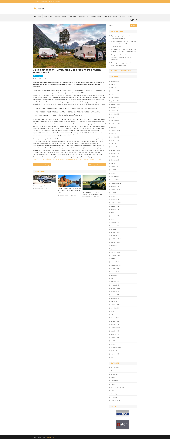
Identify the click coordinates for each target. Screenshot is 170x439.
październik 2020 (116, 239)
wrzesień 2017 (115, 331)
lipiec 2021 (114, 212)
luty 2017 (113, 344)
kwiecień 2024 (115, 137)
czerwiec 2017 (115, 337)
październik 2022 (116, 183)
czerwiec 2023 (115, 166)
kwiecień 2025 (115, 114)
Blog (39, 16)
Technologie (57, 1)
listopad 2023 (115, 153)
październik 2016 (116, 347)
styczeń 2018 (115, 318)
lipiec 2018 (114, 301)
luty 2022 (113, 196)
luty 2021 (113, 229)
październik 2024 (116, 124)
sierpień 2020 (115, 245)
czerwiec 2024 (115, 130)
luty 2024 (114, 143)
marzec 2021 (115, 226)
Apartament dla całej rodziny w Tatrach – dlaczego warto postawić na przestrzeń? (123, 51)
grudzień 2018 (115, 288)
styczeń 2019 (115, 285)
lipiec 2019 (114, 275)
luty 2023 (113, 173)
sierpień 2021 (115, 209)
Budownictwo (83, 16)
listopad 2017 (115, 324)
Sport (64, 16)
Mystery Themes (50, 437)
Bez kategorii (38, 75)
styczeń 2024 (115, 147)
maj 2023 (113, 170)
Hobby (130, 16)
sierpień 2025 (115, 107)
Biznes (50, 1)
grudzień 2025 (115, 101)
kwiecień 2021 (115, 222)
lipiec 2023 (114, 163)
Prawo (113, 384)
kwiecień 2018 (115, 308)
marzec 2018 (115, 311)
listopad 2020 (115, 236)
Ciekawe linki (48, 16)
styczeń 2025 (115, 120)
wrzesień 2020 (115, 242)
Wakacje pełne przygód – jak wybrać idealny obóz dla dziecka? (122, 64)
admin (47, 79)
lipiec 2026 (114, 84)
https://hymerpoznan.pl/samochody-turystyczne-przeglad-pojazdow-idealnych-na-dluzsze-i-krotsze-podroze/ (66, 159)
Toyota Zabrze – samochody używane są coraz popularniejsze (93, 193)
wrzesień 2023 (115, 157)
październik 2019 (116, 265)
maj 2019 (113, 278)
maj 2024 (114, 134)
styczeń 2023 (115, 176)
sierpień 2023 (115, 160)
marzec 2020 (115, 259)
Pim (47, 188)
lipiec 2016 (114, 351)
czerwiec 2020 (115, 252)
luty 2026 (113, 94)
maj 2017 (113, 341)
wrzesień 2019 (115, 268)
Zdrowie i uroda (96, 16)
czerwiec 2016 (115, 354)
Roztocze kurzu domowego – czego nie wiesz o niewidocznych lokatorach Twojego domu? (123, 44)
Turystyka (122, 16)
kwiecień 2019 (115, 281)
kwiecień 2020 (115, 255)
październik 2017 (116, 328)
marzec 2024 (115, 140)
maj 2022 (113, 193)
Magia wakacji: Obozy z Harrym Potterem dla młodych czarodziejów (43, 165)
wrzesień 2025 (115, 104)
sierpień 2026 (115, 81)
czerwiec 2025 (115, 111)
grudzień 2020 (115, 232)
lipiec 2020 (114, 249)
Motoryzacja (72, 16)
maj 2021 (113, 219)
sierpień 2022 (115, 186)
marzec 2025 (115, 117)
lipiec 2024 (114, 127)
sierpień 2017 (115, 334)
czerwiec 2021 (115, 216)
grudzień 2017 (115, 321)
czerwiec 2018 (115, 305)
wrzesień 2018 (115, 295)
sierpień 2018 (115, 298)
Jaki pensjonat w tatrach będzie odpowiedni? (97, 165)
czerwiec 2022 (115, 189)
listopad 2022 (115, 180)
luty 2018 (113, 314)
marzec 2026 (115, 91)
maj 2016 (113, 357)
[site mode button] (132, 20)
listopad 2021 (115, 199)
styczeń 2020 (115, 262)
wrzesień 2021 (115, 206)
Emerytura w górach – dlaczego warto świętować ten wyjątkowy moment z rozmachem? (122, 57)
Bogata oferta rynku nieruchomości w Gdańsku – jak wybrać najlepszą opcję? (69, 190)
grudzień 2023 (115, 150)
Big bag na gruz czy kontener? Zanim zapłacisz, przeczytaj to (122, 37)
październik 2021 (116, 203)
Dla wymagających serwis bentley (44, 186)
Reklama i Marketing (110, 16)
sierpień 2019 (115, 272)
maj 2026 (113, 88)
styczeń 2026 (115, 97)
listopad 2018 (115, 291)
